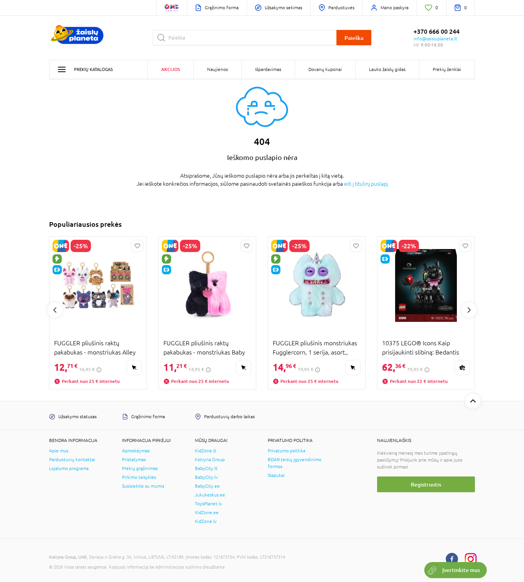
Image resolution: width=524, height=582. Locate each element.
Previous (55, 310)
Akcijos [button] (170, 69)
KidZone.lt (205, 450)
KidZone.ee (207, 512)
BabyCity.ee (207, 486)
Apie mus (58, 450)
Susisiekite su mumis (143, 486)
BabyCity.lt (206, 468)
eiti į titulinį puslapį (366, 184)
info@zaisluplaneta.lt (435, 38)
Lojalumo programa (69, 468)
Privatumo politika (286, 450)
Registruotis (426, 484)
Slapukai (276, 475)
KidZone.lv (206, 521)
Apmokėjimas (136, 450)
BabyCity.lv (206, 477)
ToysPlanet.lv (208, 503)
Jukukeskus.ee (210, 495)
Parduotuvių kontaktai (72, 459)
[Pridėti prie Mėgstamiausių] (137, 246)
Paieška (353, 38)
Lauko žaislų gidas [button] (387, 69)
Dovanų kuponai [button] (325, 69)
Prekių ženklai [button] (447, 69)
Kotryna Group (210, 459)
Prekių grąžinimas (140, 468)
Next (469, 310)
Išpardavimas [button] (268, 69)
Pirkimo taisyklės (139, 477)
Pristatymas (134, 459)
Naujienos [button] (217, 69)
